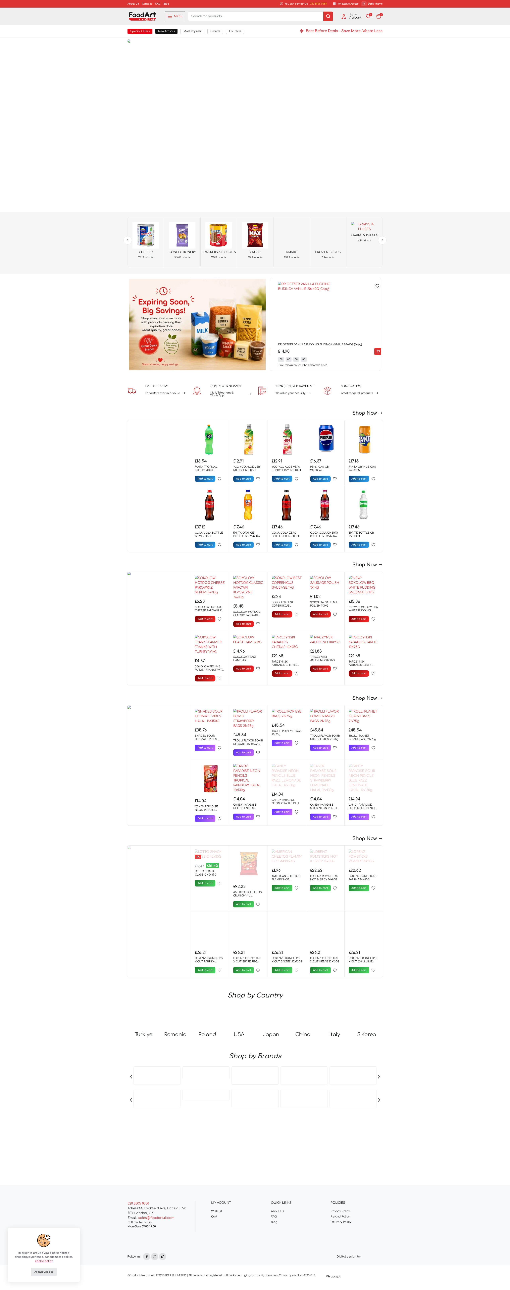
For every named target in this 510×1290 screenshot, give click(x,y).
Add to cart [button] (373, 351)
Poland (207, 1118)
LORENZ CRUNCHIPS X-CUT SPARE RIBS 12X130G (247, 950)
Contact (147, 3)
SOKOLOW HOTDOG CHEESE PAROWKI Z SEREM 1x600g (208, 610)
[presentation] (131, 1159)
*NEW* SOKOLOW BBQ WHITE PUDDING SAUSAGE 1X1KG (364, 610)
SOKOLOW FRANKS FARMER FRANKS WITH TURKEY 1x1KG (210, 670)
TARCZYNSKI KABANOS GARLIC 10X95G (360, 665)
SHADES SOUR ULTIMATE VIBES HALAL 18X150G (206, 739)
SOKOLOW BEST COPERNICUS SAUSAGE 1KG (282, 606)
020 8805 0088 (318, 3)
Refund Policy (340, 1240)
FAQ (157, 3)
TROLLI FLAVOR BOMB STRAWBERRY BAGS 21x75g (248, 744)
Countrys (235, 31)
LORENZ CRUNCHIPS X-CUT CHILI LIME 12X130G (363, 950)
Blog (166, 3)
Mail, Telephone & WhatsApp (222, 394)
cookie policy (44, 1261)
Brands (215, 31)
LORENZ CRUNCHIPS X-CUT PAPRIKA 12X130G (209, 945)
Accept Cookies (43, 1271)
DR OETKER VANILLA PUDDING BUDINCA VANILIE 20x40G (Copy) (315, 344)
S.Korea (366, 1118)
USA (239, 1118)
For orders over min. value (162, 393)
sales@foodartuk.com (156, 1242)
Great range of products (357, 393)
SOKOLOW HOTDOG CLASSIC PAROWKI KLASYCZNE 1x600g (247, 615)
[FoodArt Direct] (142, 16)
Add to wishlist (373, 286)
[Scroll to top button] (501, 1281)
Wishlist (216, 1235)
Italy (334, 1118)
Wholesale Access (348, 3)
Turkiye (143, 1118)
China (302, 1118)
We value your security (290, 393)
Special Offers (140, 31)
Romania (175, 1118)
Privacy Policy (340, 1235)
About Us (133, 3)
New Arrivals (166, 31)
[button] (378, 16)
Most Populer (192, 31)
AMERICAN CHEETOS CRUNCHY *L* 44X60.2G (247, 895)
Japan (271, 1118)
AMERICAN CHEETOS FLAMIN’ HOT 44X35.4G (286, 879)
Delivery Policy (341, 1246)
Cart (214, 1240)
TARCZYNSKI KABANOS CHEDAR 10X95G (284, 665)
